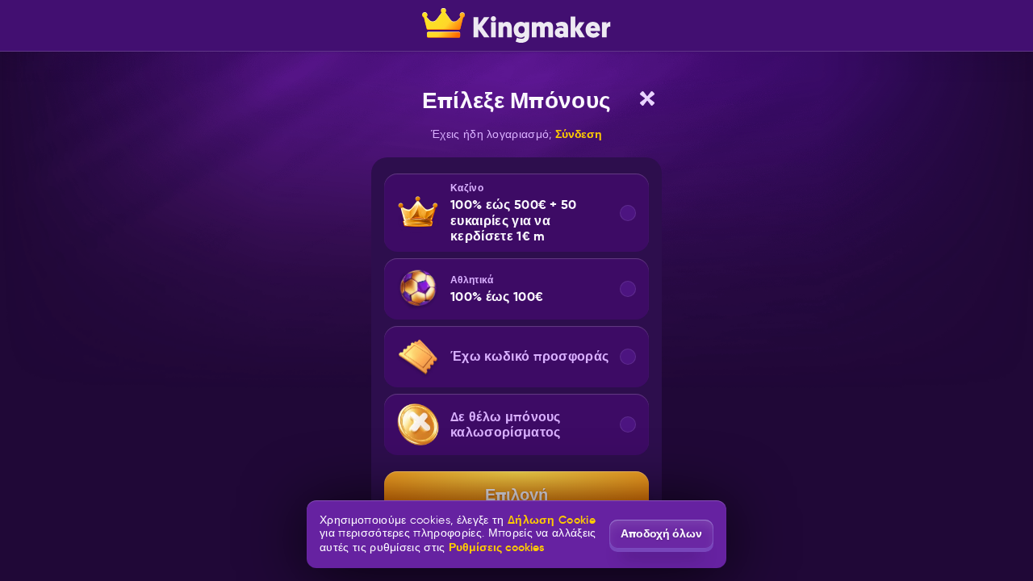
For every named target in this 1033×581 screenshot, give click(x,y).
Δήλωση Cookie (552, 520)
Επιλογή (516, 494)
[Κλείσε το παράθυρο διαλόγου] (647, 98)
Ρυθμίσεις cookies (496, 547)
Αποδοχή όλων (661, 533)
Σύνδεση (578, 133)
